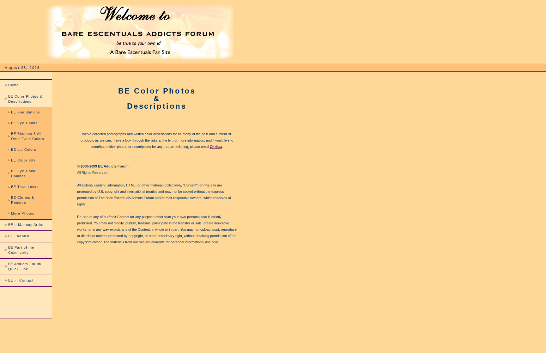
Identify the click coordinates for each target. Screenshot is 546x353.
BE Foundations (25, 112)
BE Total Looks (25, 187)
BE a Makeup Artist (26, 225)
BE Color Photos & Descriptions (25, 98)
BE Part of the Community (21, 250)
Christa (216, 147)
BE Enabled (18, 236)
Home (13, 85)
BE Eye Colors (24, 123)
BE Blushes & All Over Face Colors (28, 136)
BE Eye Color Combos (23, 173)
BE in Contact (20, 280)
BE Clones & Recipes (22, 200)
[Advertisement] (151, 258)
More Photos (22, 213)
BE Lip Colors (23, 149)
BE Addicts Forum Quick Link (24, 266)
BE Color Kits (23, 160)
